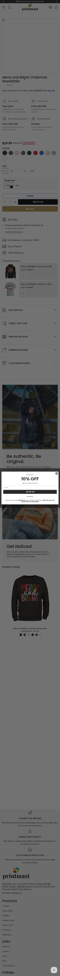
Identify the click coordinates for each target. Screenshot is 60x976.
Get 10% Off (30, 492)
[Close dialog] (56, 473)
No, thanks (30, 496)
